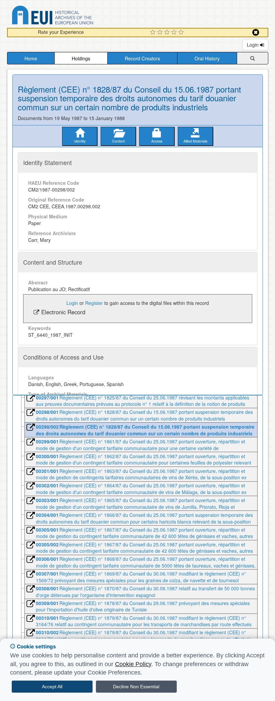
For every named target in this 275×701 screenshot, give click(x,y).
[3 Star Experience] (167, 33)
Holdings (81, 58)
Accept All (52, 686)
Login (253, 44)
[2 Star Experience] (160, 33)
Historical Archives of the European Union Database (71, 16)
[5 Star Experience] (181, 33)
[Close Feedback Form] (255, 32)
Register (94, 303)
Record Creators (142, 58)
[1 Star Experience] (153, 33)
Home (30, 58)
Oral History (207, 58)
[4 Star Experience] (174, 33)
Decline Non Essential (136, 686)
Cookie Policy (133, 664)
